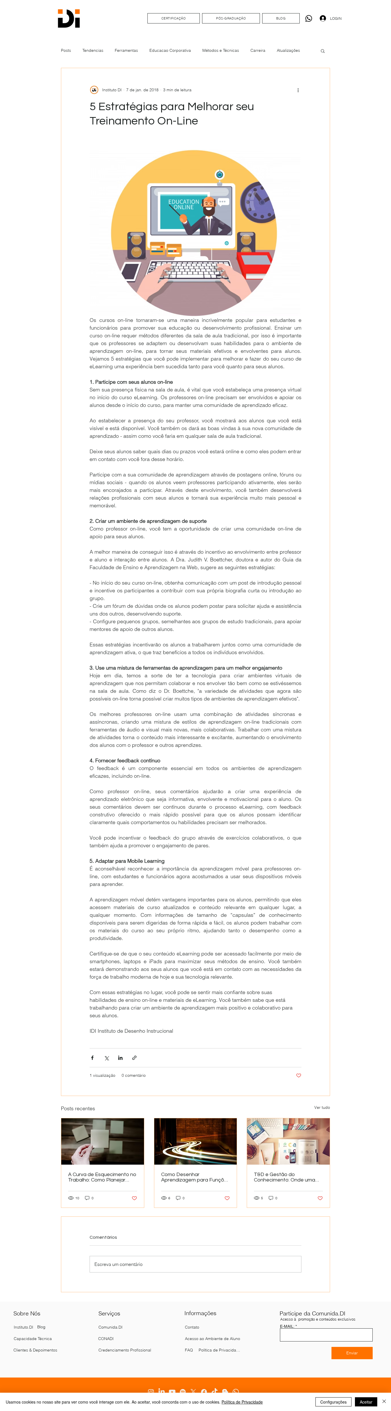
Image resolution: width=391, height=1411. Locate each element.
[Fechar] (384, 1401)
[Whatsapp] (309, 18)
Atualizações (288, 50)
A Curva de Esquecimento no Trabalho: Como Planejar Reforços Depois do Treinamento (102, 1177)
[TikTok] (214, 1392)
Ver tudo (322, 1107)
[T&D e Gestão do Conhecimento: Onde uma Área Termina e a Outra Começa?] (288, 1141)
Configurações (333, 1402)
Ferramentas (126, 50)
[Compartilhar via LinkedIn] (120, 1057)
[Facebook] (204, 1392)
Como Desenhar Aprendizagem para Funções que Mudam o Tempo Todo (195, 1177)
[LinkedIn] (161, 1392)
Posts (66, 50)
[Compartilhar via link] (134, 1057)
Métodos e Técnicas (220, 50)
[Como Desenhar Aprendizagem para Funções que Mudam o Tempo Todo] (195, 1141)
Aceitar (366, 1402)
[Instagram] (151, 1392)
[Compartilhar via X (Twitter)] (106, 1057)
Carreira (257, 50)
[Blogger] (225, 1392)
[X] (193, 1392)
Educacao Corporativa (170, 50)
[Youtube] (172, 1392)
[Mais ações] (298, 89)
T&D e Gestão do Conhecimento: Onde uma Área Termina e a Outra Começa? (284, 1177)
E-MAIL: (287, 1326)
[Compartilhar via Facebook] (92, 1057)
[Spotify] (183, 1392)
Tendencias (92, 50)
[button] (322, 50)
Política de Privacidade (242, 1402)
